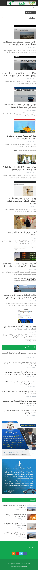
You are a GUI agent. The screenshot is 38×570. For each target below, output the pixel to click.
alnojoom (24, 567)
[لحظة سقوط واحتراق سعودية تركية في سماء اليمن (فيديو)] (31, 535)
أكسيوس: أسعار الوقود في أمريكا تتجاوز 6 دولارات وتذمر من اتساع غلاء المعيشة (19, 265)
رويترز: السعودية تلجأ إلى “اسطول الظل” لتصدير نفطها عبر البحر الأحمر (19, 168)
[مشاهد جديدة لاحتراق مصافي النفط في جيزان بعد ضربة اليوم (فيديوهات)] (31, 517)
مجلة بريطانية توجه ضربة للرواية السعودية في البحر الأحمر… (14, 506)
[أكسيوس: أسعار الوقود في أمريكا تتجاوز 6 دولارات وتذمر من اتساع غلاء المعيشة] (25, 253)
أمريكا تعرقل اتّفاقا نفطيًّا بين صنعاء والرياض (21, 234)
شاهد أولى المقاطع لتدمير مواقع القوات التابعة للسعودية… (14, 524)
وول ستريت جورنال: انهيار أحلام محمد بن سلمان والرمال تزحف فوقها (20, 363)
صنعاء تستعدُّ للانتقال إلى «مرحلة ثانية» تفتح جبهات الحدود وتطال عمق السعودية (20, 382)
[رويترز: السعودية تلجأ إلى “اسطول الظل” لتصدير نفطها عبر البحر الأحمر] (25, 157)
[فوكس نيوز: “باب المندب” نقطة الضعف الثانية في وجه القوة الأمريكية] (25, 94)
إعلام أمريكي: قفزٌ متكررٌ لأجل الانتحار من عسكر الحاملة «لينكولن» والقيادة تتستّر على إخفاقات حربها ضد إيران (20, 373)
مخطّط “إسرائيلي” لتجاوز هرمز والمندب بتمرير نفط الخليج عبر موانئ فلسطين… (20, 296)
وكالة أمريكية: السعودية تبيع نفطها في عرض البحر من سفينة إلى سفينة (19, 43)
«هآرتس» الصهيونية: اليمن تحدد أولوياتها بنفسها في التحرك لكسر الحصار (20, 411)
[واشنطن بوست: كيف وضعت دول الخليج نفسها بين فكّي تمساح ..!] (25, 316)
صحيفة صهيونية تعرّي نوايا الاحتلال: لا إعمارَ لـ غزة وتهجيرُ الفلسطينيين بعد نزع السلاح (19, 402)
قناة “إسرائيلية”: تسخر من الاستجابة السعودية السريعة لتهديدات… (21, 137)
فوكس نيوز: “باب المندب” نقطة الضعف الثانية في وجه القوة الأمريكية (20, 106)
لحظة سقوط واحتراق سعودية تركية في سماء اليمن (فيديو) (15, 534)
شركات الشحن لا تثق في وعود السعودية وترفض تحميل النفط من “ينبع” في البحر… (19, 74)
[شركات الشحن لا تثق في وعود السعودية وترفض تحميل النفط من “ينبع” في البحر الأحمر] (25, 63)
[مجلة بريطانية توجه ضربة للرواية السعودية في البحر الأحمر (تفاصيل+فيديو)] (31, 508)
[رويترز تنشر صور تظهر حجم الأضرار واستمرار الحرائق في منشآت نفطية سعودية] (25, 188)
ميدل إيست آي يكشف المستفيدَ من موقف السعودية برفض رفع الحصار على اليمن (19, 392)
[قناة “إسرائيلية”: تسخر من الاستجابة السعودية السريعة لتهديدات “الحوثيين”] (25, 126)
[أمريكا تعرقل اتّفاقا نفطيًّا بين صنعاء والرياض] (25, 222)
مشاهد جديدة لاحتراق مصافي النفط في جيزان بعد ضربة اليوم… (14, 515)
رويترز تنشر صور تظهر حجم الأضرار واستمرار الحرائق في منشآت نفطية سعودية (21, 201)
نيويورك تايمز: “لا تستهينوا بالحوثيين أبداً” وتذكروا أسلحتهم (19, 353)
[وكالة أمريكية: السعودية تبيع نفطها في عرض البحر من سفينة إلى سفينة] (25, 32)
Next (28, 340)
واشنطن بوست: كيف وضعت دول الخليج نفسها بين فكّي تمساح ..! (20, 328)
